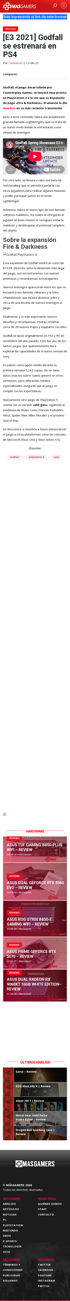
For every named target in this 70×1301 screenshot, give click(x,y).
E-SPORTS (10, 1241)
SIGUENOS (10, 1280)
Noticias (10, 29)
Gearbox (9, 108)
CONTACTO (46, 1214)
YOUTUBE (45, 1275)
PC (58, 336)
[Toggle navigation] (64, 5)
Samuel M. (16, 63)
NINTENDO (10, 1230)
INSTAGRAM (46, 1280)
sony (56, 456)
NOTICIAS (10, 1214)
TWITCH (43, 1286)
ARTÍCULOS (11, 1209)
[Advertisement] (35, 654)
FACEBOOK (45, 1270)
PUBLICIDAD (11, 1275)
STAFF (42, 1209)
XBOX (7, 1235)
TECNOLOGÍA (12, 1246)
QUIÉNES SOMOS (50, 1204)
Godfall (14, 456)
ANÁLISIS (9, 1204)
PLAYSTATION (13, 1225)
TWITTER (44, 1264)
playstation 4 (36, 456)
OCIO (6, 1252)
